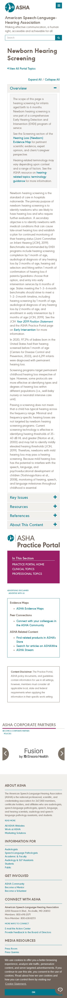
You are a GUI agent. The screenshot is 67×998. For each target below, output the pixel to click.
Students (9, 863)
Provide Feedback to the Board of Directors (28, 932)
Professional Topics (27, 574)
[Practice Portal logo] (33, 541)
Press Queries (12, 952)
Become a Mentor (14, 887)
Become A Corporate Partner (16, 731)
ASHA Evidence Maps (30, 608)
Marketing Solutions (15, 832)
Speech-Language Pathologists (21, 852)
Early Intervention (25, 330)
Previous (5, 753)
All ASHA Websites (15, 825)
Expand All (35, 79)
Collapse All (52, 79)
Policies (7, 734)
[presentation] (33, 753)
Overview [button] (18, 88)
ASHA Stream (25, 650)
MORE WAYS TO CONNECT (17, 923)
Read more (10, 820)
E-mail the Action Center (18, 928)
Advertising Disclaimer (17, 590)
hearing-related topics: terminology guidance (30, 177)
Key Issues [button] (19, 497)
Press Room (11, 948)
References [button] (19, 515)
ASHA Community (14, 883)
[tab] (33, 88)
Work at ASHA (12, 829)
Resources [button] (19, 506)
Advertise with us (17, 593)
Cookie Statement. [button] (16, 983)
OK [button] (33, 992)
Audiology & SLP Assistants (19, 860)
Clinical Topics (23, 569)
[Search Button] (58, 37)
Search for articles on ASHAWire (36, 646)
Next (61, 753)
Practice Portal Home (28, 564)
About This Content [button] (26, 524)
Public (8, 867)
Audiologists (11, 849)
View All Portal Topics (21, 68)
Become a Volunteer (16, 890)
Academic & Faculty (16, 856)
